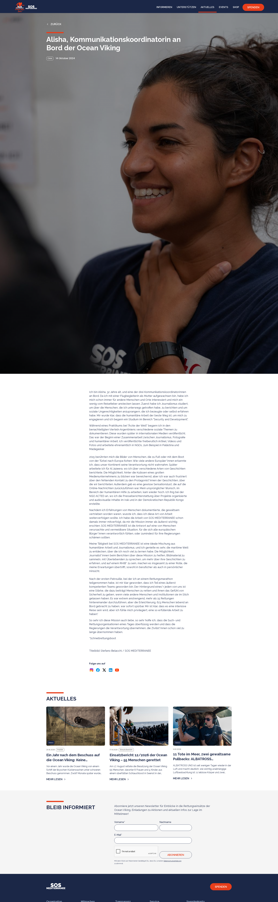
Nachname (165, 822)
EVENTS (223, 7)
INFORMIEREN (164, 7)
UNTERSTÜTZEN (186, 7)
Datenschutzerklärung (172, 861)
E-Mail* (118, 834)
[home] (25, 7)
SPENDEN (253, 7)
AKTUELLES (207, 7)
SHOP (236, 7)
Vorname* (119, 822)
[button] (164, 7)
